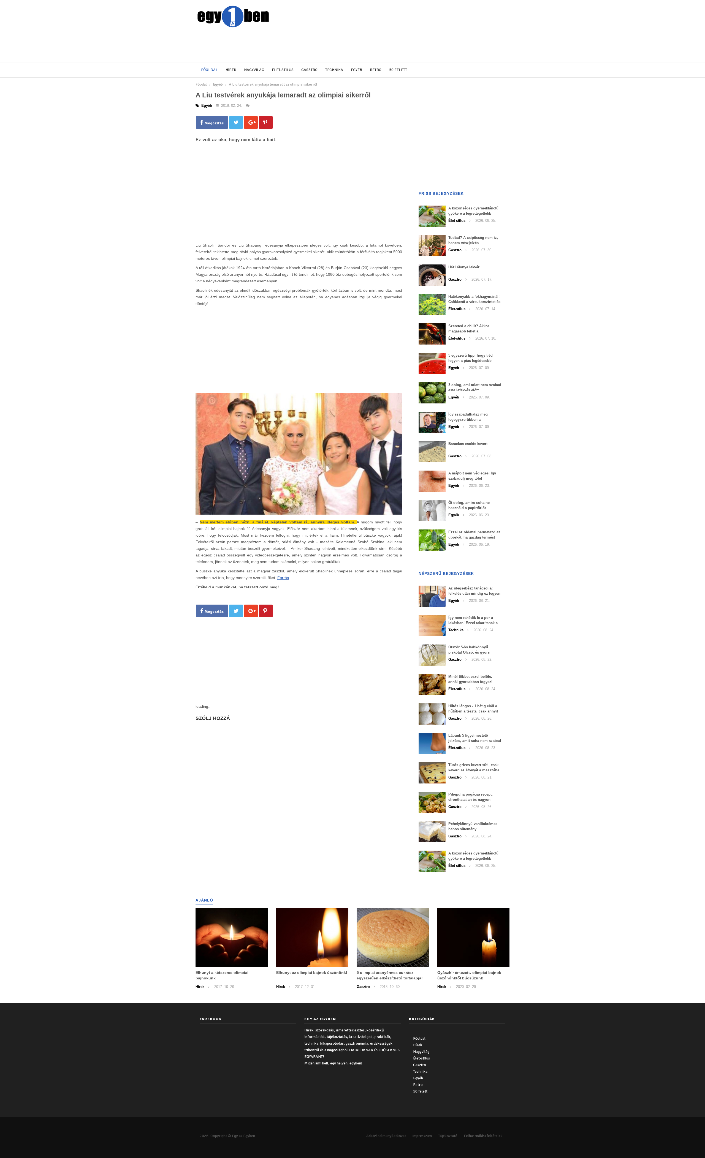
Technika (334, 69)
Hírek (231, 69)
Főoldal (209, 69)
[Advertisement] (329, 45)
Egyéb (356, 69)
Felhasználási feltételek (483, 1136)
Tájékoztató (447, 1136)
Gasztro (309, 69)
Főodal (201, 84)
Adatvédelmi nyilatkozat (386, 1136)
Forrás (283, 577)
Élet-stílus (283, 69)
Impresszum (422, 1136)
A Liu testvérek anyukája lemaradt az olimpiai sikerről (273, 84)
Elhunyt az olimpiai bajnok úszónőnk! (311, 972)
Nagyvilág (254, 69)
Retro (375, 69)
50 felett (398, 69)
